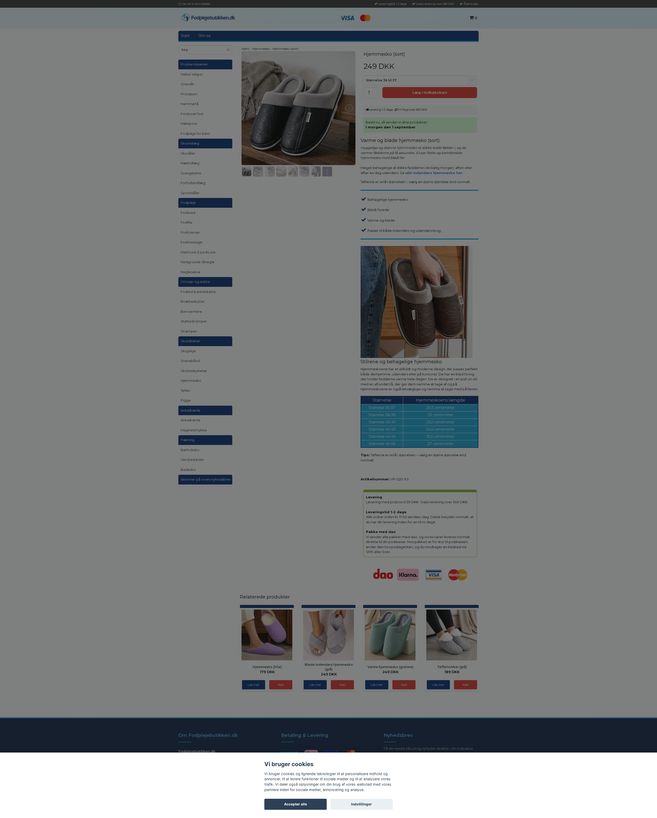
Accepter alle (295, 804)
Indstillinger (361, 804)
